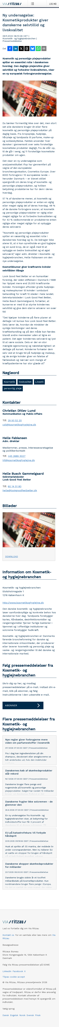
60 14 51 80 (14, 486)
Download (11, 556)
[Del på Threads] (26, 49)
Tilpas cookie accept (14, 977)
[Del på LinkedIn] (15, 49)
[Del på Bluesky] (32, 49)
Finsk (37, 1015)
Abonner (11, 705)
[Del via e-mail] (43, 49)
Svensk (30, 1015)
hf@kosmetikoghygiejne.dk (19, 460)
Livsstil (39, 381)
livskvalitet (25, 381)
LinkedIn (7, 971)
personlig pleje (13, 388)
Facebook (18, 971)
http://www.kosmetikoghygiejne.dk (23, 602)
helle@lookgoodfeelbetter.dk (20, 490)
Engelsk (14, 1015)
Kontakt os (8, 935)
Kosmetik (9, 381)
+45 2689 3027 (16, 456)
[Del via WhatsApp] (38, 49)
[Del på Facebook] (9, 49)
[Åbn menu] (33, 3)
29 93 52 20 (15, 420)
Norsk (22, 1015)
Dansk (6, 1015)
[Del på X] (21, 49)
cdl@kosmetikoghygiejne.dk (19, 424)
